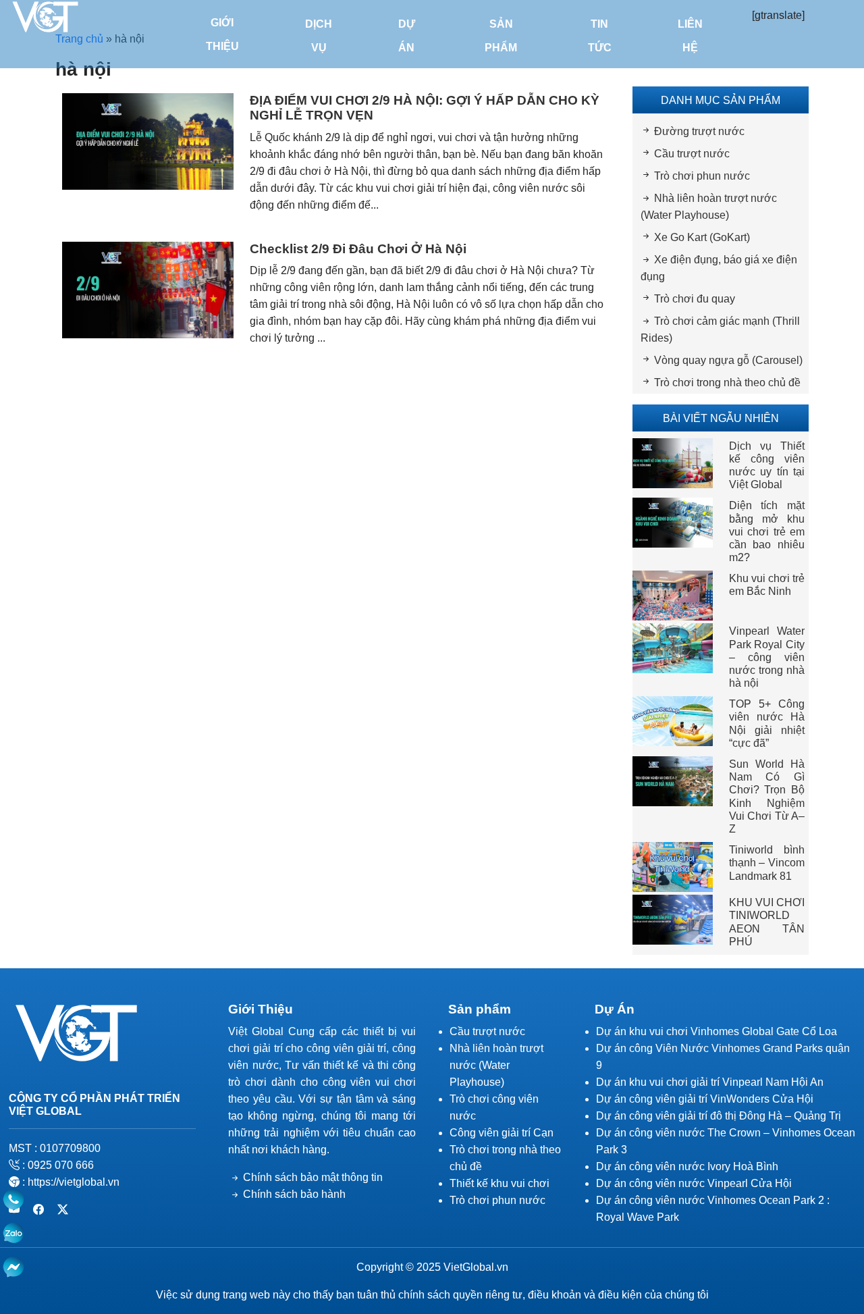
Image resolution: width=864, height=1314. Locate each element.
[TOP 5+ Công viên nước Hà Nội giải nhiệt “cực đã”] (672, 721)
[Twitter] (62, 1209)
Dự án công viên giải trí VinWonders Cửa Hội (704, 1099)
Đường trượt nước (699, 131)
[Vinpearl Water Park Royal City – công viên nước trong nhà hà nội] (672, 648)
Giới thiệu (222, 34)
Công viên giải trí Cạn (502, 1132)
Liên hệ (690, 35)
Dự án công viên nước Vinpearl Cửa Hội (694, 1183)
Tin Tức (600, 35)
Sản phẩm (501, 35)
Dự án (406, 35)
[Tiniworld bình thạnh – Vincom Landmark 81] (672, 866)
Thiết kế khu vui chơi (499, 1183)
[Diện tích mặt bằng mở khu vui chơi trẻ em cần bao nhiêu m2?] (672, 522)
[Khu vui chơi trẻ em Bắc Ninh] (672, 595)
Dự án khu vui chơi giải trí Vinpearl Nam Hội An (710, 1082)
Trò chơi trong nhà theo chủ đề (727, 382)
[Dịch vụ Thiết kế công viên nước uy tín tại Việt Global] (672, 462)
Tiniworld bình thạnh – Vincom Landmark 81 (767, 862)
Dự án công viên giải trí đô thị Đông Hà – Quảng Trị (718, 1116)
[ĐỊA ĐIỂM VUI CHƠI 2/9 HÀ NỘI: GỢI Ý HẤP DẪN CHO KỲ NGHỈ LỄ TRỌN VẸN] (148, 140)
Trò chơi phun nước (702, 176)
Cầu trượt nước (692, 153)
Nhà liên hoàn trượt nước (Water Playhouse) (496, 1065)
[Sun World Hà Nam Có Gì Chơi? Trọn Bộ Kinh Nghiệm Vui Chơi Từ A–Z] (672, 780)
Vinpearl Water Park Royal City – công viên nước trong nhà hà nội (767, 657)
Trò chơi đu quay (694, 299)
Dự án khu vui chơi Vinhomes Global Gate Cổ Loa (716, 1031)
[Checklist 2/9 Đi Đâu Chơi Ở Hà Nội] (148, 288)
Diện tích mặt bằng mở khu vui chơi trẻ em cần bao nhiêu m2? (767, 531)
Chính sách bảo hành (294, 1194)
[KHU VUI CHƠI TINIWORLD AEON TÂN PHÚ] (672, 918)
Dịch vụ (318, 35)
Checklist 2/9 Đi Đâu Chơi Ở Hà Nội (358, 249)
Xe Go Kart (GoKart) (702, 237)
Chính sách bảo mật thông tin (313, 1177)
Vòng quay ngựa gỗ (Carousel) (728, 360)
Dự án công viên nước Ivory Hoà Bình (687, 1166)
